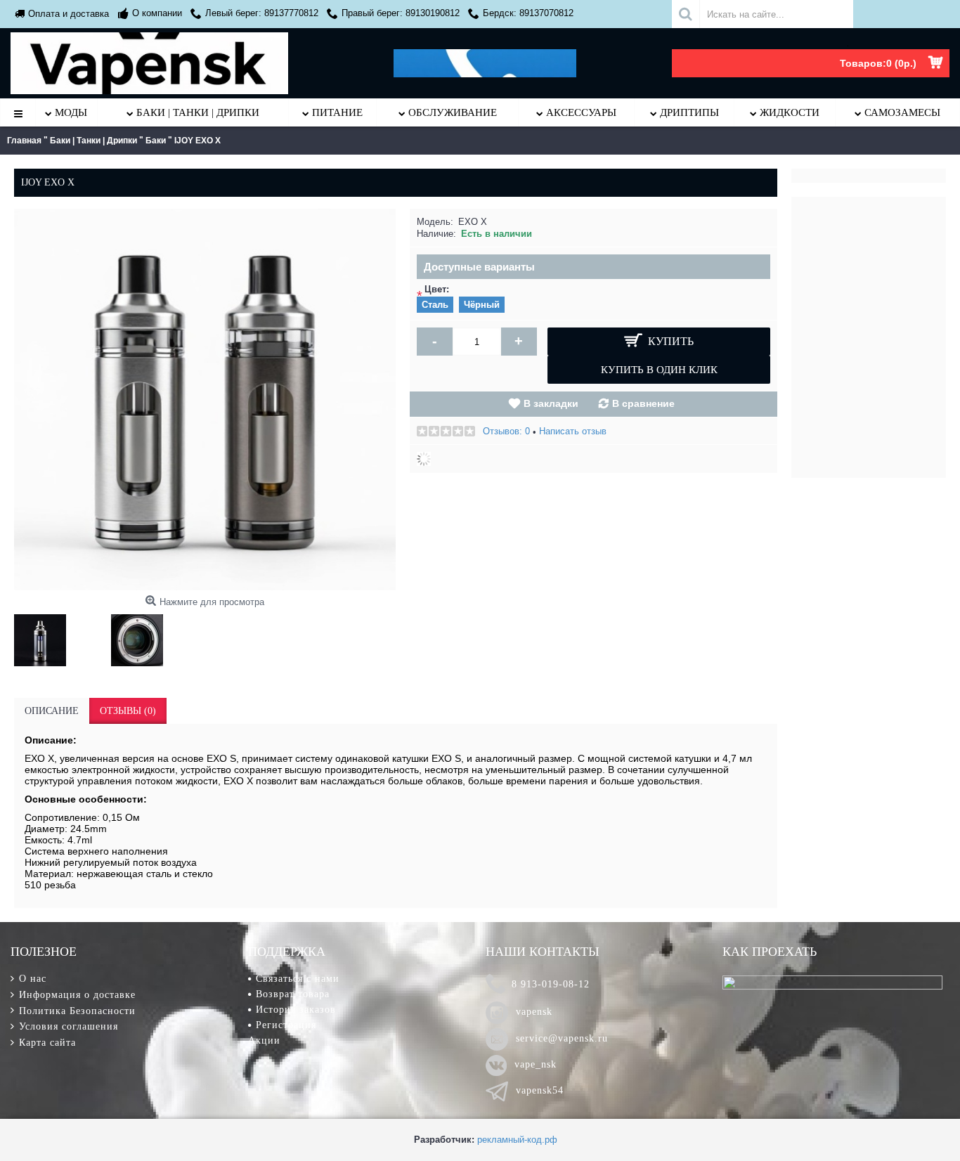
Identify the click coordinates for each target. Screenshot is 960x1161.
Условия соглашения (68, 1026)
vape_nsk (535, 1064)
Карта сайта (47, 1042)
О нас (32, 978)
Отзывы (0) (128, 711)
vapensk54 (540, 1090)
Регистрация (286, 1025)
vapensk (534, 1011)
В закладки (551, 403)
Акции (264, 1040)
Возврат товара (293, 994)
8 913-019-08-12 (551, 984)
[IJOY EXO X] (43, 636)
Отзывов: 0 (506, 431)
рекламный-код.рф (517, 1139)
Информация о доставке (77, 995)
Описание (52, 711)
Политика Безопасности (77, 1011)
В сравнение (643, 403)
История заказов (296, 1009)
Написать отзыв (573, 431)
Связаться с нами (297, 978)
